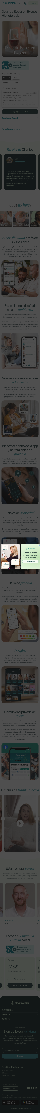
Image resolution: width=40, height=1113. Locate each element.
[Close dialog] (39, 545)
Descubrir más (30, 561)
